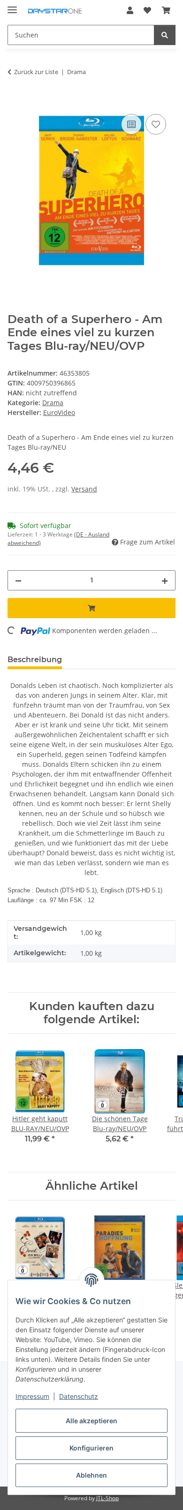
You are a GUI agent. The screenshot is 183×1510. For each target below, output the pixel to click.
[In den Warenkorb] (15, 101)
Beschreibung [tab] (35, 659)
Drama (52, 402)
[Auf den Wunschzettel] (155, 124)
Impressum (32, 1396)
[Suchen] (164, 35)
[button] (130, 10)
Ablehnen (91, 1475)
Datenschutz (78, 1396)
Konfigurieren (91, 1448)
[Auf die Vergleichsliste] (131, 124)
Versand (84, 488)
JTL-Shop (107, 1498)
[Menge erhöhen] (164, 580)
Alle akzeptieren (91, 1421)
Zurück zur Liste (36, 72)
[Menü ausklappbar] (12, 6)
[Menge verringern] (18, 580)
